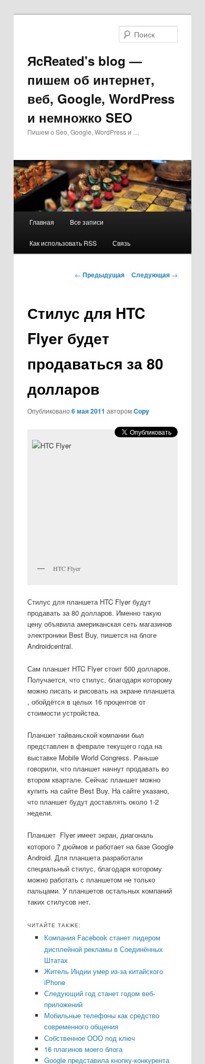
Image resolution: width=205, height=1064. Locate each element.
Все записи (87, 221)
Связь (121, 242)
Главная (41, 221)
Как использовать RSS (63, 242)
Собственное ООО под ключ (89, 1038)
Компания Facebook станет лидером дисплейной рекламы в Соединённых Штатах (103, 948)
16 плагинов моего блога (83, 1049)
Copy (141, 411)
